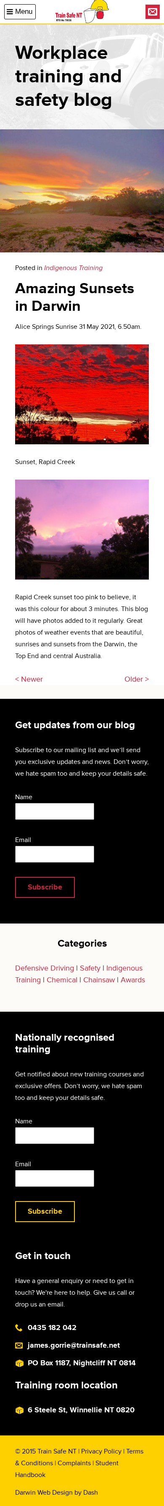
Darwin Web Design (44, 1492)
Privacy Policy (101, 1451)
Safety (90, 968)
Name (23, 797)
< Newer (29, 679)
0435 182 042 (52, 1327)
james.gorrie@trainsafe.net (74, 1345)
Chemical (62, 979)
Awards (133, 979)
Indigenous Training (73, 268)
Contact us (152, 12)
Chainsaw (99, 979)
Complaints (74, 1463)
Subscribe (45, 887)
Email (23, 840)
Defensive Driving (44, 968)
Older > (136, 679)
